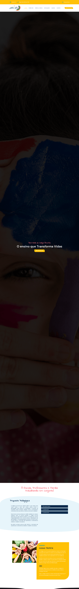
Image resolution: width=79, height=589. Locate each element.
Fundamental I (46, 509)
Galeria (53, 8)
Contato (58, 8)
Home (26, 8)
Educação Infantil (46, 506)
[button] (69, 8)
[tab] (54, 506)
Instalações (47, 8)
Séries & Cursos (38, 8)
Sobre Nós (31, 8)
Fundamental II (46, 512)
